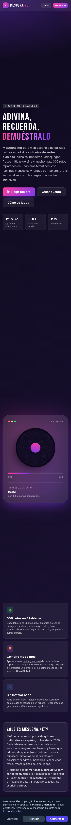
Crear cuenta (51, 192)
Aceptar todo (57, 818)
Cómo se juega (18, 202)
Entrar (46, 5)
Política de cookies (12, 811)
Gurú (61, 664)
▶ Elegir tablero (18, 192)
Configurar (12, 818)
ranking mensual (32, 661)
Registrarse (60, 5)
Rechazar (34, 818)
